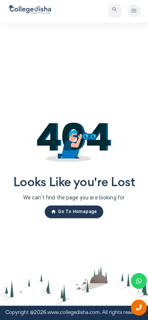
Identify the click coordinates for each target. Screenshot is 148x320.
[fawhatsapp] (139, 281)
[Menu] (134, 10)
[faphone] (139, 307)
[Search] (115, 10)
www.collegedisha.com (73, 313)
